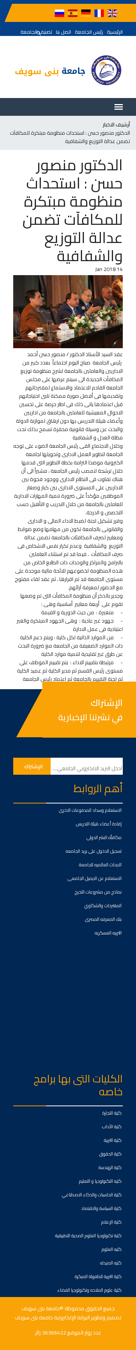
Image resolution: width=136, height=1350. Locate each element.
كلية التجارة (112, 1113)
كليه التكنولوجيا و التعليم (100, 1181)
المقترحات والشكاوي (103, 905)
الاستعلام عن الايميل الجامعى (95, 878)
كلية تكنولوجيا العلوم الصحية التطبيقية (88, 1235)
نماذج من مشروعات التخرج (98, 892)
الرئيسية (115, 31)
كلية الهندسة (110, 1167)
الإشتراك (107, 703)
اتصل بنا (63, 31)
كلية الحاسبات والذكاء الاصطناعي (92, 1194)
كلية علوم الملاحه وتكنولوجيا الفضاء (89, 1290)
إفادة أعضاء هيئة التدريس (99, 823)
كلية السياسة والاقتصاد (101, 1208)
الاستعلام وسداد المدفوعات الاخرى (90, 810)
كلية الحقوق (110, 1153)
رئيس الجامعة (89, 31)
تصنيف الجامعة (36, 31)
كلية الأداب (112, 1126)
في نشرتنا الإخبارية (90, 717)
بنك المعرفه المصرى (103, 919)
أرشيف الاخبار (116, 124)
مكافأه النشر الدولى (104, 837)
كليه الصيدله (111, 1262)
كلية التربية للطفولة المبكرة (98, 1276)
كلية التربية (113, 1140)
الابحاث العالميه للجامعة (100, 864)
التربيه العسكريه (108, 932)
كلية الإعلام (111, 1222)
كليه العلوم (112, 1249)
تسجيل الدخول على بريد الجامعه (94, 851)
